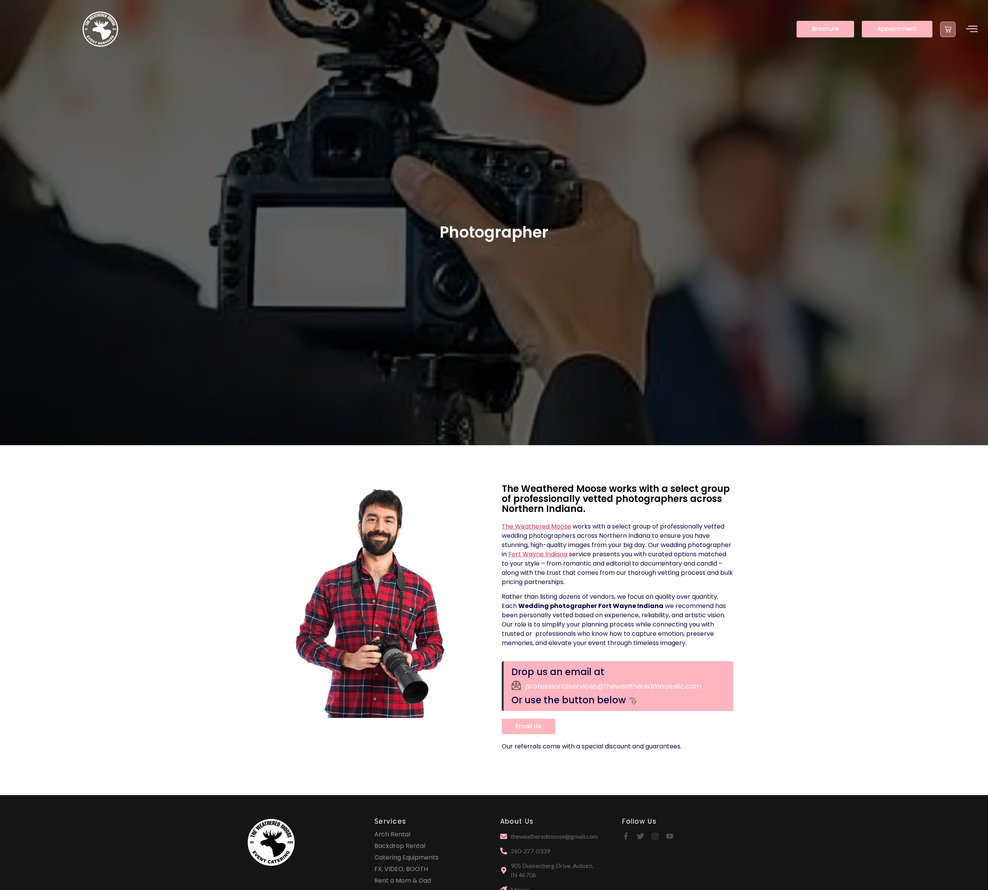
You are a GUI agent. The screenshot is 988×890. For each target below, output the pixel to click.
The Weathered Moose (536, 526)
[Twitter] (640, 836)
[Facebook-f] (625, 836)
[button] (971, 29)
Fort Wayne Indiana (537, 554)
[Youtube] (669, 836)
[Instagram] (655, 836)
